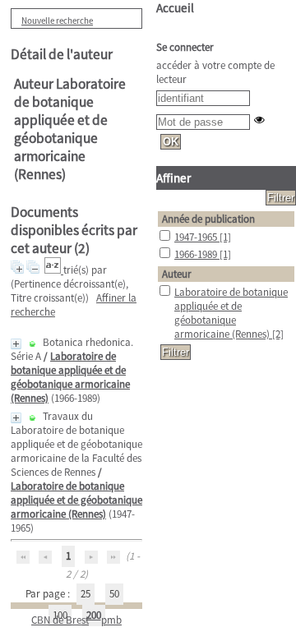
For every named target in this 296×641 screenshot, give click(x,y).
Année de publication (208, 219)
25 (85, 594)
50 (114, 594)
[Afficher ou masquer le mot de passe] (259, 119)
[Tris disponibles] (53, 270)
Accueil (175, 8)
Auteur (177, 274)
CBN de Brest (60, 620)
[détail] (16, 344)
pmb (111, 620)
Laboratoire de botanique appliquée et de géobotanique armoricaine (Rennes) (70, 377)
